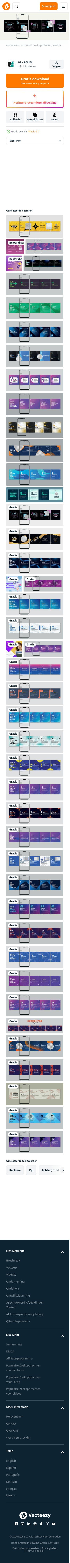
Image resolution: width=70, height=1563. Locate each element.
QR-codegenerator (18, 1372)
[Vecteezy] (6, 6)
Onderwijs (13, 1339)
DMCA (10, 1402)
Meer (9, 1546)
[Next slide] (54, 1221)
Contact (11, 1474)
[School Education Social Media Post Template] (14, 682)
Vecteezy (12, 1318)
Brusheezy (13, 1311)
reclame (15, 1221)
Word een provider (18, 1488)
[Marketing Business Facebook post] (15, 245)
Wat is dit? (33, 131)
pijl (31, 1221)
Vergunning (14, 1395)
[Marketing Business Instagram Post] (53, 262)
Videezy (11, 1325)
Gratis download (35, 81)
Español (11, 1518)
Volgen (56, 66)
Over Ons (12, 1481)
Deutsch (11, 1532)
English (11, 1511)
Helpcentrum (14, 1467)
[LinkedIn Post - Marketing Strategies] (14, 600)
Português (13, 1525)
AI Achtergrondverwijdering (24, 1365)
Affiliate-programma (19, 1409)
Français (11, 1539)
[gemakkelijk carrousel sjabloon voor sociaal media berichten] (34, 510)
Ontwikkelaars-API (18, 1346)
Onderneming (15, 1332)
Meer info (15, 139)
